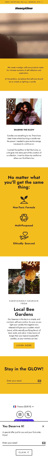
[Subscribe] (43, 443)
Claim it (24, 452)
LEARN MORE (24, 345)
